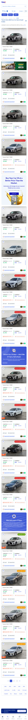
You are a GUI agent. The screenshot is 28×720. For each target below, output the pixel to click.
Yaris (10, 14)
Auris (19, 690)
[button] (14, 11)
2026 (5, 686)
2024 (15, 686)
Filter (6, 11)
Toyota (4, 14)
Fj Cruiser (25, 690)
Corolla (13, 690)
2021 (24, 686)
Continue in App (21, 711)
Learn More (5, 362)
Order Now (14, 193)
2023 (15, 14)
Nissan (15, 693)
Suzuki (20, 693)
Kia (10, 693)
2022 (19, 686)
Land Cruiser (7, 690)
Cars (6, 18)
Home (2, 18)
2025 (10, 686)
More (25, 25)
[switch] (25, 11)
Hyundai (6, 693)
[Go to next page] (20, 681)
